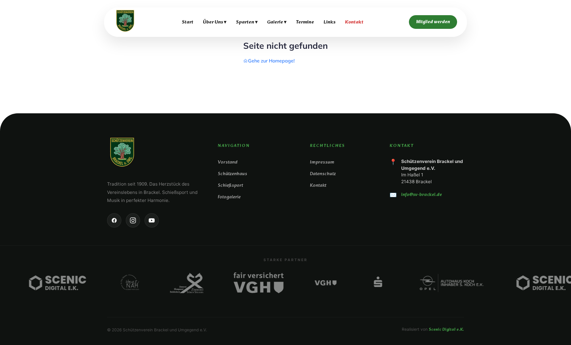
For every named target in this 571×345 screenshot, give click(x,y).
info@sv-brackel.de (421, 195)
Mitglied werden (433, 22)
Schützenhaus (232, 174)
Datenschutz (323, 174)
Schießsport (230, 185)
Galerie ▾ (276, 22)
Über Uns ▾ (214, 22)
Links (329, 22)
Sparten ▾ (247, 22)
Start (187, 22)
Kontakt (354, 22)
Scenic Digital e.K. (446, 329)
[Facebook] (114, 220)
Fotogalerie (229, 197)
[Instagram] (133, 220)
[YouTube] (152, 220)
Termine (305, 22)
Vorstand (227, 162)
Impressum (322, 162)
